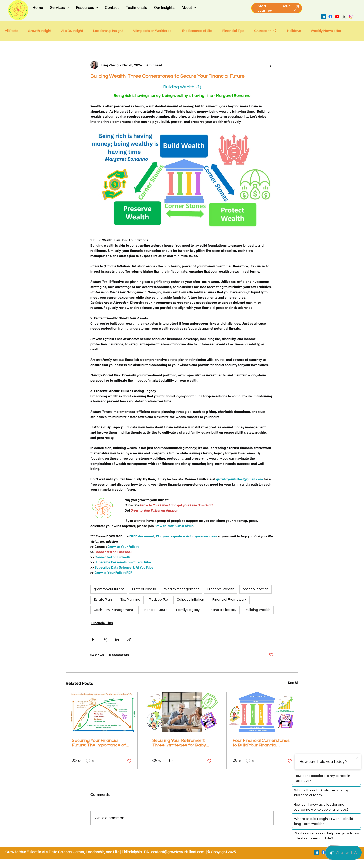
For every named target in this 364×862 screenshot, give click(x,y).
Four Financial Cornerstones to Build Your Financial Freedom (261, 742)
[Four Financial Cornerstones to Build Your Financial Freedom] (262, 712)
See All (293, 682)
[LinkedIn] (323, 16)
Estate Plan (103, 599)
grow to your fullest (109, 589)
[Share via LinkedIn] (117, 639)
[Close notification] (357, 758)
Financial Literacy (222, 610)
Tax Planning (130, 599)
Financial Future (155, 610)
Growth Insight (39, 31)
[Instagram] (351, 16)
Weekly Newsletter (326, 31)
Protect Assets (144, 589)
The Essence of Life (197, 31)
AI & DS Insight (72, 31)
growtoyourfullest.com (185, 852)
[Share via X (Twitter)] (105, 639)
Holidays (294, 31)
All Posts (11, 31)
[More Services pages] (67, 7)
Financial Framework (229, 599)
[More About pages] (195, 7)
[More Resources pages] (97, 7)
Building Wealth (257, 610)
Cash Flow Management (113, 610)
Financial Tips (233, 31)
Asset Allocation (255, 589)
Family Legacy (188, 610)
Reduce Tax (158, 599)
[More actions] (271, 65)
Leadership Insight (108, 31)
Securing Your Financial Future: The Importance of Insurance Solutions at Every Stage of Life (101, 742)
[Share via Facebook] (92, 639)
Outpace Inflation (190, 599)
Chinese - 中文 (265, 31)
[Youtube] (337, 16)
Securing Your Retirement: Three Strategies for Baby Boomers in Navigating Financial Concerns (179, 742)
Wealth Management (181, 589)
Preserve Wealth (220, 589)
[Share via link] (129, 639)
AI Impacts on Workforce (152, 31)
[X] (344, 16)
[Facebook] (330, 16)
